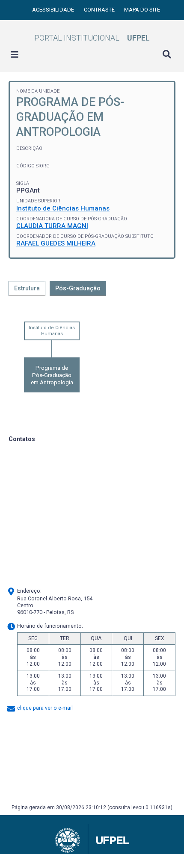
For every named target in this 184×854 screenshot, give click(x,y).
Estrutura (27, 288)
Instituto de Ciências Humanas (63, 208)
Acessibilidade (53, 9)
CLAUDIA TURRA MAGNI (52, 226)
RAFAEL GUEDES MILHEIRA (55, 243)
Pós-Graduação (78, 288)
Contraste (100, 9)
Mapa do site (142, 9)
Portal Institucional (92, 37)
